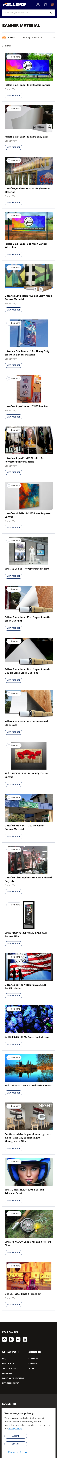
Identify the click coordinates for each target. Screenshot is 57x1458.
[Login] (38, 4)
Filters (11, 37)
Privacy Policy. (15, 1428)
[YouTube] (18, 1339)
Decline (15, 1444)
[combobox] (28, 12)
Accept (15, 1436)
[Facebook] (4, 1339)
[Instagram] (25, 1339)
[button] (13, 56)
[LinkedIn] (11, 1339)
